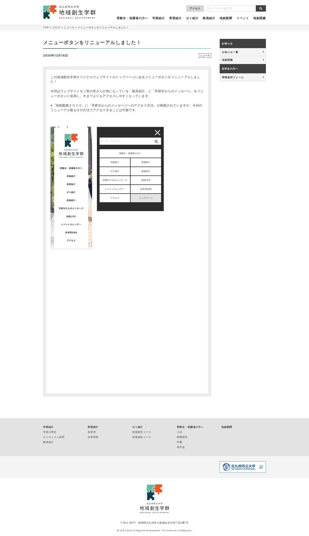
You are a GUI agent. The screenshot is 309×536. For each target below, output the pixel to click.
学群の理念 (50, 432)
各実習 (92, 432)
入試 (179, 432)
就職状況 (182, 437)
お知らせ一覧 (230, 52)
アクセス (195, 8)
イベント (242, 18)
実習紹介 (175, 18)
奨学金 (181, 447)
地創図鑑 (259, 18)
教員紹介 (209, 18)
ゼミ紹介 (192, 18)
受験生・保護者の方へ (132, 18)
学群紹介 (158, 18)
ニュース (205, 55)
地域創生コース (141, 432)
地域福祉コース (141, 437)
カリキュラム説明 (54, 437)
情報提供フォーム (233, 77)
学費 (179, 442)
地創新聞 (226, 18)
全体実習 (93, 437)
